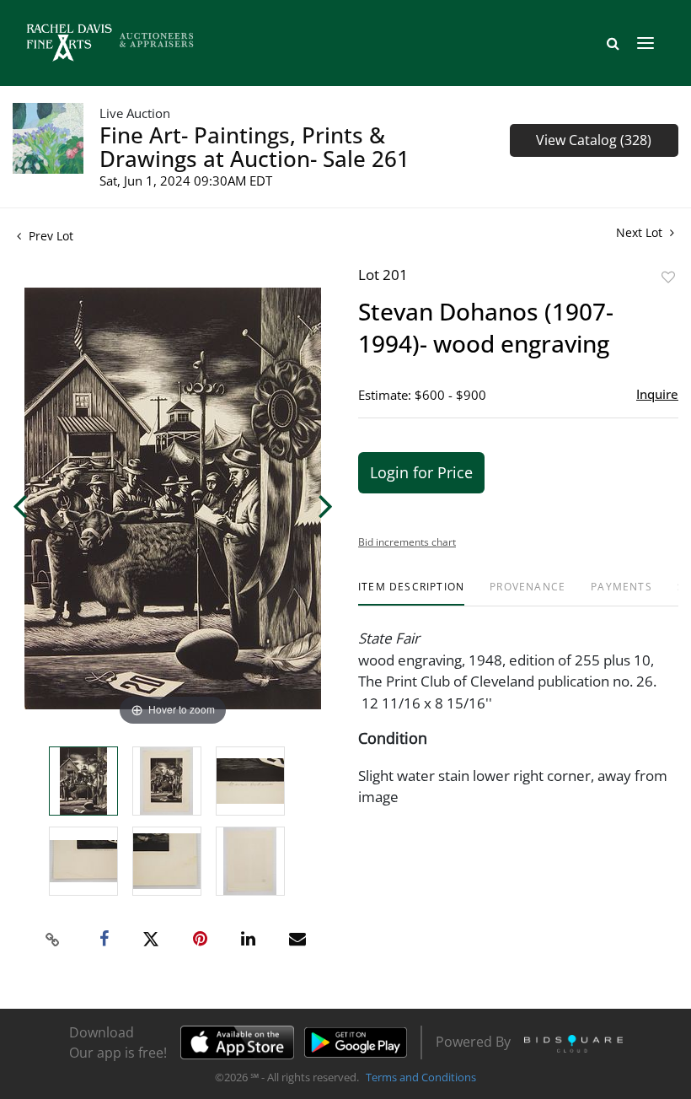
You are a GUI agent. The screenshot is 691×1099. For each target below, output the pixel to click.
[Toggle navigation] (645, 43)
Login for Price (421, 472)
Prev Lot (49, 236)
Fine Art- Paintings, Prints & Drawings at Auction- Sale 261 (254, 147)
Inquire (657, 393)
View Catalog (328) (593, 140)
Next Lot (641, 232)
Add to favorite (668, 277)
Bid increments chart (407, 542)
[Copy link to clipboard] (53, 939)
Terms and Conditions (421, 1077)
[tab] (411, 593)
